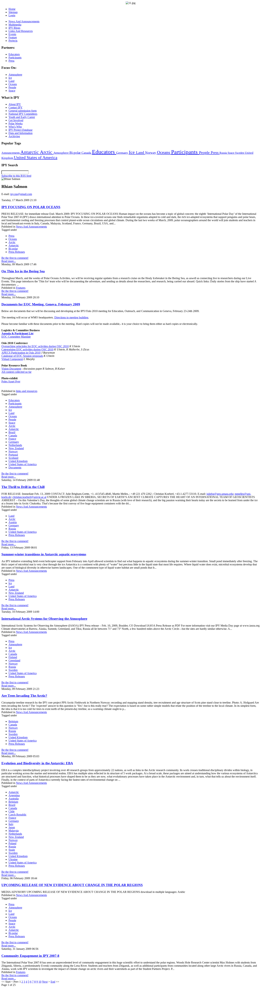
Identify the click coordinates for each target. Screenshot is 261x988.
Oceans (164, 152)
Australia (14, 798)
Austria (13, 522)
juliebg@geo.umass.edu (219, 493)
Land (140, 152)
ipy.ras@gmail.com (21, 194)
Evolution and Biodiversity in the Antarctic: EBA (37, 763)
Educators (104, 152)
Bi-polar (75, 153)
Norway (151, 153)
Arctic (46, 152)
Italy (11, 824)
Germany (122, 153)
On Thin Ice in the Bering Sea (23, 271)
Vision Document (11, 368)
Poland (12, 843)
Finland (13, 657)
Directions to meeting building (71, 317)
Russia (223, 152)
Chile (12, 811)
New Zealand (16, 448)
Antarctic (30, 152)
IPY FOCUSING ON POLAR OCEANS (30, 207)
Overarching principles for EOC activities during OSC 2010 (35, 346)
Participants (185, 152)
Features (20, 287)
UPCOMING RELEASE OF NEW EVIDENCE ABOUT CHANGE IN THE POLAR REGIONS (72, 885)
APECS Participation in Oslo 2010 (20, 352)
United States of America (35, 157)
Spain (12, 849)
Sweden (240, 152)
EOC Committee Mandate (16, 336)
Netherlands (15, 445)
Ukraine (13, 859)
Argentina (14, 795)
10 (40, 981)
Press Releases (17, 251)
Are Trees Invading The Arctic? (24, 695)
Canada (86, 153)
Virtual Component (12, 359)
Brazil (12, 432)
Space (231, 152)
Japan (12, 827)
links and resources (26, 391)
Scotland (13, 457)
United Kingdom (18, 461)
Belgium (13, 721)
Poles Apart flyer (10, 381)
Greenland (14, 660)
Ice (132, 152)
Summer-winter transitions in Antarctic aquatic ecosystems (43, 554)
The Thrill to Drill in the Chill (23, 487)
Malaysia (14, 830)
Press (215, 152)
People (205, 152)
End (53, 981)
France (12, 438)
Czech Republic (17, 814)
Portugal (13, 454)
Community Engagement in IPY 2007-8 (30, 956)
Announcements (10, 152)
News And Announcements (31, 226)
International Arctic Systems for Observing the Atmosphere (44, 619)
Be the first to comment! (14, 257)
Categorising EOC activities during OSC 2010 (27, 349)
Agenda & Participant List (17, 333)
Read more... (8, 261)
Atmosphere (61, 153)
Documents (15, 467)
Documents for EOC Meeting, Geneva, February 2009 (40, 304)
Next (45, 981)
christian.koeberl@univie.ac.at (29, 497)
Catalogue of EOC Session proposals (22, 355)
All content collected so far (16, 371)
